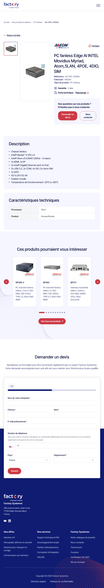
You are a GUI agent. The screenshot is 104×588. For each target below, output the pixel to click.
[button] (11, 49)
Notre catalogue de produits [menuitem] (83, 537)
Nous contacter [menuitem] (77, 542)
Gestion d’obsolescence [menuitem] (47, 547)
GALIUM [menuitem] (40, 557)
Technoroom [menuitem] (76, 547)
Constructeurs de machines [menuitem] (16, 555)
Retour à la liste (13, 35)
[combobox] (29, 460)
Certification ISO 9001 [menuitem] (80, 557)
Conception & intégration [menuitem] (48, 552)
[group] (24, 282)
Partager (95, 46)
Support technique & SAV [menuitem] (48, 537)
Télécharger (80, 92)
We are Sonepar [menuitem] (78, 562)
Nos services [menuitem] (43, 531)
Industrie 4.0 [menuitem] (9, 537)
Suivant (14, 471)
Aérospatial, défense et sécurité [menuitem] (18, 542)
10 (64, 312)
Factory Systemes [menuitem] (80, 531)
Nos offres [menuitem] (9, 531)
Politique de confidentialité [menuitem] (61, 581)
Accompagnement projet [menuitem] (48, 542)
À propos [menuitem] (75, 552)
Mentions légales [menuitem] (38, 581)
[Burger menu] (98, 5)
